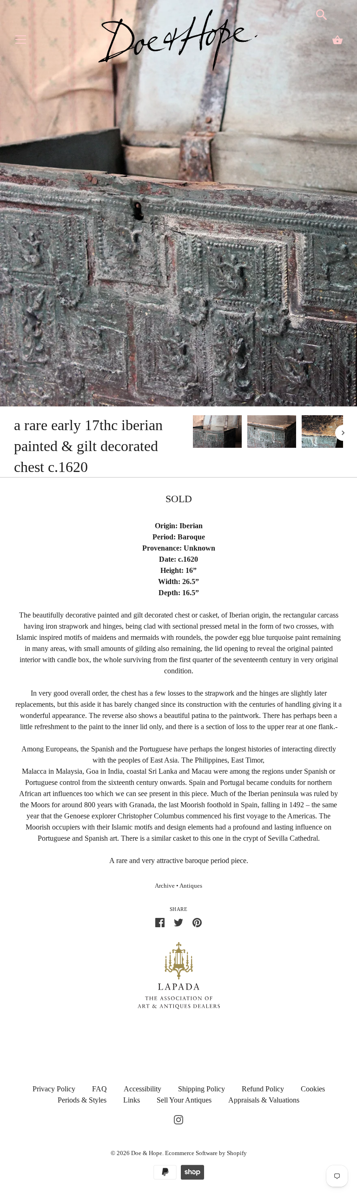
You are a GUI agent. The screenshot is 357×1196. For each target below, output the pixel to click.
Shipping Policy (201, 1089)
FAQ (99, 1089)
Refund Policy (263, 1089)
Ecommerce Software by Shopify (206, 1152)
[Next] (343, 433)
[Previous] (192, 433)
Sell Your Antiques (184, 1100)
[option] (217, 433)
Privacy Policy (54, 1089)
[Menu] (21, 41)
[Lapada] (179, 975)
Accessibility (142, 1089)
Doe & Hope (146, 1152)
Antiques (190, 886)
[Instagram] (178, 1119)
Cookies (313, 1089)
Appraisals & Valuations (263, 1100)
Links (131, 1100)
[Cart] (337, 40)
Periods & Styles (82, 1100)
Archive (165, 886)
